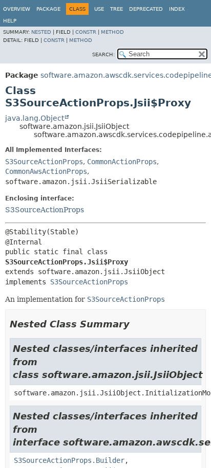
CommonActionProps (122, 162)
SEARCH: (103, 54)
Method (112, 32)
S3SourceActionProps (44, 162)
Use (99, 9)
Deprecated (146, 9)
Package (48, 9)
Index (177, 9)
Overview (16, 9)
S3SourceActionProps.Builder (69, 460)
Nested (41, 32)
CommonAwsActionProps (46, 171)
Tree (116, 9)
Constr (85, 32)
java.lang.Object (34, 118)
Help (9, 21)
